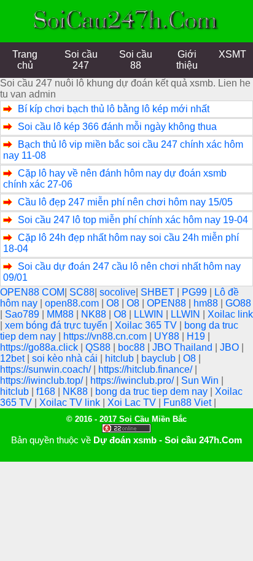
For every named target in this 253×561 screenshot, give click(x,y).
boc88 (132, 347)
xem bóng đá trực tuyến (57, 325)
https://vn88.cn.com (106, 336)
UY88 (168, 336)
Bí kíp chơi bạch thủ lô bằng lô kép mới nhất (113, 109)
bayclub (159, 358)
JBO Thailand (183, 347)
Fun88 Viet (188, 402)
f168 (47, 391)
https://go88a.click (40, 347)
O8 (114, 303)
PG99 (195, 292)
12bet (13, 358)
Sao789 (23, 314)
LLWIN (150, 314)
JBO (230, 347)
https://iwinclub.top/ (42, 380)
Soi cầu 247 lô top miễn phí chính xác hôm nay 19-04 (133, 220)
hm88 (206, 303)
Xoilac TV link (71, 402)
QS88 (99, 347)
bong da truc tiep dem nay (152, 391)
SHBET (159, 292)
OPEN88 (168, 303)
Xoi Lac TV (132, 402)
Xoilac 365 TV (147, 325)
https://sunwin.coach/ (46, 369)
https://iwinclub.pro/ (133, 380)
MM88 (61, 314)
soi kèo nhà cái (66, 358)
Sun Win (201, 380)
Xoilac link (230, 314)
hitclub (120, 358)
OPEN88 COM (32, 292)
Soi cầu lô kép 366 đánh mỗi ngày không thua (117, 126)
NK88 (95, 314)
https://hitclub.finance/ (146, 369)
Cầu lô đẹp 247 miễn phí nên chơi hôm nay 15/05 (125, 202)
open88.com (73, 303)
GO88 (238, 303)
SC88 (82, 292)
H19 (197, 336)
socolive (117, 292)
